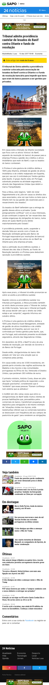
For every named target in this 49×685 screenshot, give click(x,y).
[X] (39, 668)
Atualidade (18, 476)
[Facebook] (24, 668)
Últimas (7, 554)
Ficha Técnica (6, 675)
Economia (38, 54)
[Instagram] (9, 668)
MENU (22, 4)
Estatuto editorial (20, 675)
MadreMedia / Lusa (9, 54)
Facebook (29, 620)
